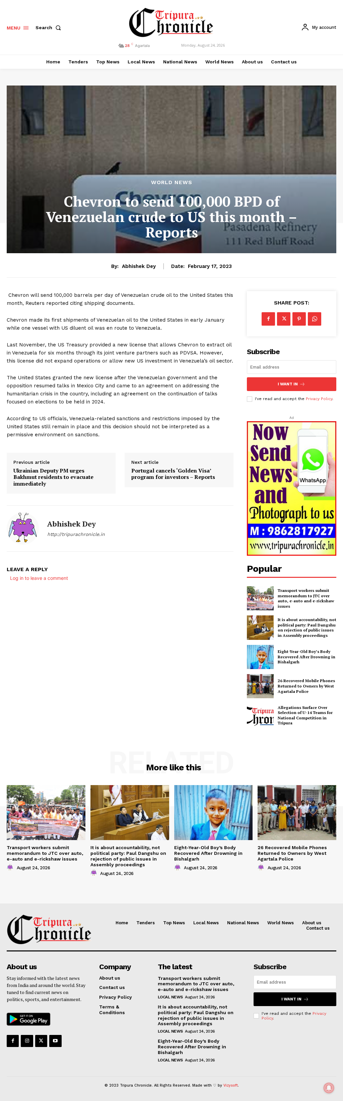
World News (171, 182)
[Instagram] (27, 1041)
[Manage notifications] (329, 1088)
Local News (170, 997)
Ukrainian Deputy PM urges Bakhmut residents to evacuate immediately (53, 477)
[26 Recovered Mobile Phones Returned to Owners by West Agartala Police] (260, 686)
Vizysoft (230, 1085)
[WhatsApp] (314, 319)
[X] (283, 319)
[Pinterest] (299, 319)
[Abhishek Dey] (23, 528)
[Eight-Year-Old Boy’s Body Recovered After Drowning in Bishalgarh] (260, 657)
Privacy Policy (319, 398)
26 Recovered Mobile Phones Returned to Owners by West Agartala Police (306, 686)
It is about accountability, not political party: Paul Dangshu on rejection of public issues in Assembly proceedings (307, 627)
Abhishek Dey (139, 266)
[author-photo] (11, 867)
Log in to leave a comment (39, 578)
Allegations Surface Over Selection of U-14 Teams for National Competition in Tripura (305, 715)
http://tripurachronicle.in (76, 534)
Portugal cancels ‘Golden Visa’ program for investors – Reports (173, 473)
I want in (288, 384)
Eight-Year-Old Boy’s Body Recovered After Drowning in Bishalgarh (306, 656)
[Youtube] (55, 1041)
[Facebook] (268, 319)
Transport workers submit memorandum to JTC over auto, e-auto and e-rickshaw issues (306, 598)
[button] (50, 27)
